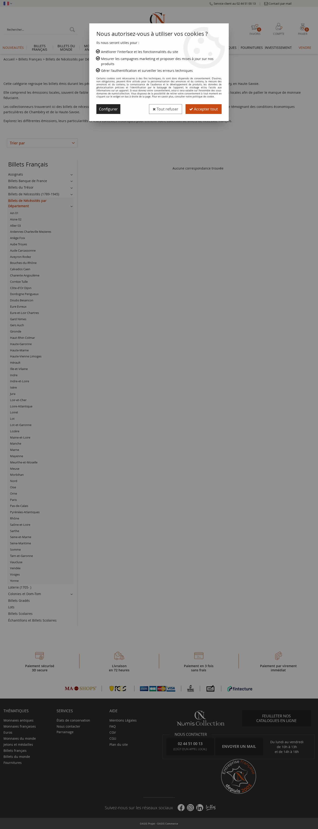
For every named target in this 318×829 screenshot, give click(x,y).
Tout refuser (167, 109)
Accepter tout (205, 109)
